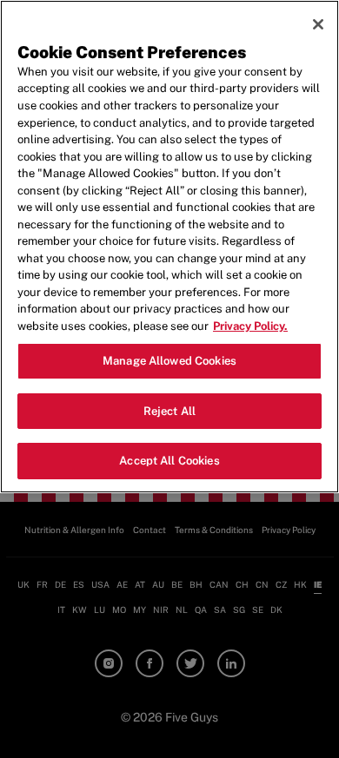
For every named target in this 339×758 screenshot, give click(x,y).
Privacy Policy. (250, 326)
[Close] (318, 24)
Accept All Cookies (169, 460)
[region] (169, 246)
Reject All (169, 411)
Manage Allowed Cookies (169, 360)
